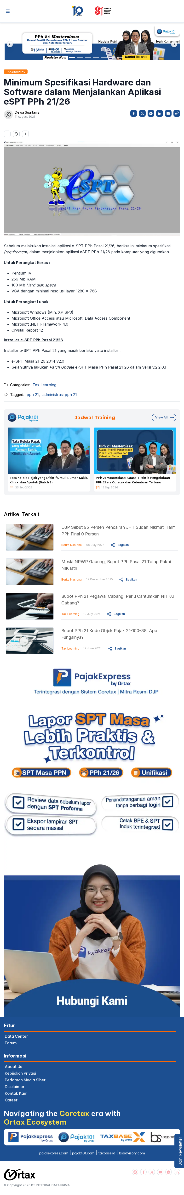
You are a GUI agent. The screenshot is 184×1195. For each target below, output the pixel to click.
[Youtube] (160, 1172)
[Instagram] (135, 1172)
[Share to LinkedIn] (159, 113)
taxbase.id (106, 1153)
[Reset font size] (16, 134)
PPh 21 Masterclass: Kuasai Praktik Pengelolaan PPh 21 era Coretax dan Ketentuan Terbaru (133, 480)
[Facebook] (143, 1172)
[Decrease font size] (7, 134)
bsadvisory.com (132, 1153)
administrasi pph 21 (59, 394)
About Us (13, 1066)
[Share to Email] (168, 113)
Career (11, 1100)
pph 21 (33, 394)
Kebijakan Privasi (20, 1073)
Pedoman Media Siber (25, 1080)
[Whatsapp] (168, 1172)
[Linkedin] (177, 1172)
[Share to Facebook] (133, 113)
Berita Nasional (71, 545)
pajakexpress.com (53, 1153)
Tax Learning (44, 384)
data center (16, 1036)
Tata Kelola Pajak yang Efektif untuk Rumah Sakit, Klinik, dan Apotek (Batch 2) (49, 480)
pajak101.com (83, 1153)
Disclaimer (14, 1086)
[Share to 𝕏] (142, 113)
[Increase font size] (25, 134)
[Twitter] (152, 1172)
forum (11, 1043)
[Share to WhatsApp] (151, 113)
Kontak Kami (17, 1093)
